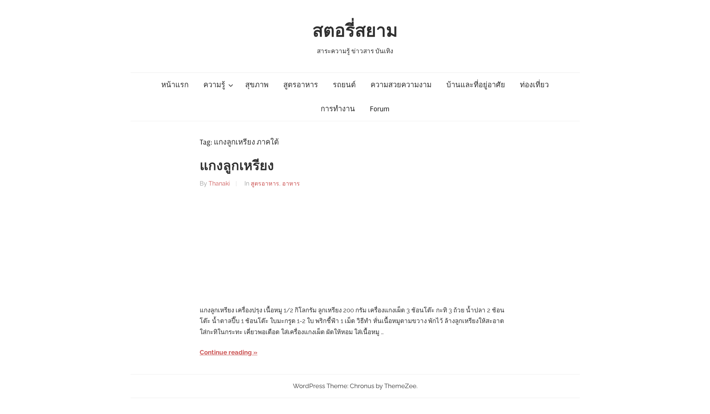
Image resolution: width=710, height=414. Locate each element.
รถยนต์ (344, 84)
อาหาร (291, 183)
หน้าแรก (175, 84)
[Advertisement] (355, 247)
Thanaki (219, 183)
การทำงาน (338, 108)
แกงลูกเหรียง (237, 166)
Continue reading (226, 352)
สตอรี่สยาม (355, 31)
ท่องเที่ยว (534, 84)
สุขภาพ (256, 84)
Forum (379, 108)
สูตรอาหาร (300, 84)
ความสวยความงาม (401, 84)
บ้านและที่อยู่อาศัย (475, 84)
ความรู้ (214, 84)
